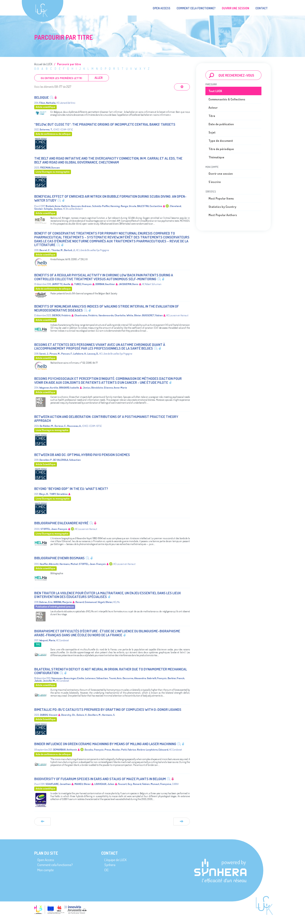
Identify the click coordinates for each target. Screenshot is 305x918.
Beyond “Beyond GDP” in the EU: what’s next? (71, 488)
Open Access (161, 8)
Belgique (41, 97)
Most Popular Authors (223, 215)
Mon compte (45, 870)
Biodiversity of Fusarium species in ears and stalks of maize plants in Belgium (100, 779)
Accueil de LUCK (43, 64)
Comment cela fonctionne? (196, 8)
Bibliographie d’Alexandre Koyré (61, 523)
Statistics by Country (222, 206)
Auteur (213, 107)
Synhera (109, 865)
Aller (98, 77)
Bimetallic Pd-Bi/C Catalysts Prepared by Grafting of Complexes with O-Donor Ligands (107, 709)
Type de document (221, 140)
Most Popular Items (221, 198)
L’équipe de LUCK (115, 860)
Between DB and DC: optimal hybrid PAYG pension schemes (82, 454)
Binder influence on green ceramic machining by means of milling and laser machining (105, 744)
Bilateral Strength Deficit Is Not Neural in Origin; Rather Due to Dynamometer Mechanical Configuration (110, 671)
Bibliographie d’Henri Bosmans (59, 558)
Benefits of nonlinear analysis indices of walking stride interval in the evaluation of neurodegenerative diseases (106, 308)
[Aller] (211, 75)
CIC (106, 870)
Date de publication (221, 124)
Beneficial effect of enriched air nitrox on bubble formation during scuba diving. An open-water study (110, 198)
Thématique (216, 157)
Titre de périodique (221, 149)
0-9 (36, 68)
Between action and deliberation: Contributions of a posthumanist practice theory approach (106, 418)
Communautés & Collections (227, 99)
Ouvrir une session (221, 173)
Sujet (212, 132)
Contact (261, 8)
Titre (212, 116)
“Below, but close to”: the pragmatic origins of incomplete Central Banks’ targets (104, 124)
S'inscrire (215, 182)
